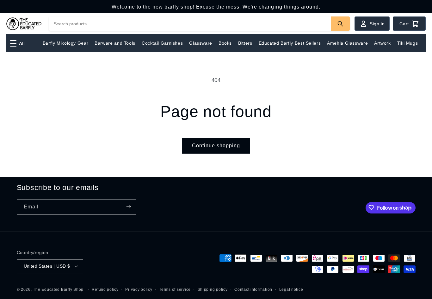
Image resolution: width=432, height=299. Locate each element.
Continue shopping (216, 145)
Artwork (382, 43)
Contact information (253, 289)
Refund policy (105, 289)
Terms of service (175, 289)
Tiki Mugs (407, 43)
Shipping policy (213, 289)
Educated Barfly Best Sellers (290, 43)
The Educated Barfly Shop (58, 289)
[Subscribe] (128, 206)
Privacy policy (138, 289)
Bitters (245, 43)
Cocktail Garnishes (162, 43)
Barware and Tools (115, 43)
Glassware (200, 43)
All (22, 43)
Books (225, 43)
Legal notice (291, 289)
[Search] (340, 23)
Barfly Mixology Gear (66, 43)
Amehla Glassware (347, 43)
